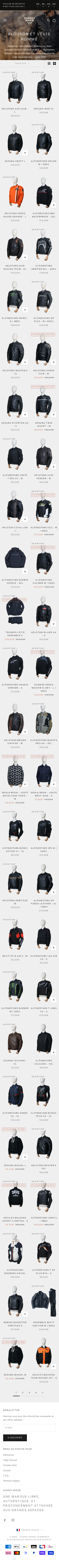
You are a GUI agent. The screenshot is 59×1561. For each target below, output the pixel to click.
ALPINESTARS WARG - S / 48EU (15, 319)
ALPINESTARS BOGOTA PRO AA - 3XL (43, 741)
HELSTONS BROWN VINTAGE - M (15, 741)
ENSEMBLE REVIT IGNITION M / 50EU (44, 1324)
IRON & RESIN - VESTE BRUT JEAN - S (44, 794)
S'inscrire (15, 1437)
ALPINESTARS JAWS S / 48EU (44, 1219)
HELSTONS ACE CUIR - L (15, 110)
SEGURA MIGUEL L (15, 1165)
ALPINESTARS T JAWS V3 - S (44, 1009)
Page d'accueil (10, 1460)
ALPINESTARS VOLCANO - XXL (43, 1062)
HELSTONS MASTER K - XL (15, 372)
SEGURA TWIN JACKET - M (43, 424)
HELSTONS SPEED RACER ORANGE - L (15, 215)
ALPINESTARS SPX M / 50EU (44, 849)
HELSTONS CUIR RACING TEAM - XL (15, 267)
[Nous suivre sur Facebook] (4, 1520)
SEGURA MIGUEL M (15, 1375)
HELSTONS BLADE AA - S (44, 634)
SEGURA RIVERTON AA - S (15, 424)
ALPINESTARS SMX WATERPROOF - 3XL (44, 215)
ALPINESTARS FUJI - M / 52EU (44, 529)
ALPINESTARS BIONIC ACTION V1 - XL (15, 849)
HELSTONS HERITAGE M (15, 902)
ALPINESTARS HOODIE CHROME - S (15, 686)
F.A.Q (5, 1475)
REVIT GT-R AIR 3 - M (15, 956)
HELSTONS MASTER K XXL (44, 1167)
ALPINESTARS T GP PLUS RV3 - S (43, 1271)
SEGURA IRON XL (44, 109)
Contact (7, 1470)
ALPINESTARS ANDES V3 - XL (15, 1114)
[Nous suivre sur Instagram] (12, 1520)
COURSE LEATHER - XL (15, 1062)
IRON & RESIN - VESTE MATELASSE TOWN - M (15, 795)
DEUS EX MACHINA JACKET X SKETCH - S (15, 1219)
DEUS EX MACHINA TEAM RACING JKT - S (44, 1376)
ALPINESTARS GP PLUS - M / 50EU (44, 319)
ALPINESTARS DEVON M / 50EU (44, 162)
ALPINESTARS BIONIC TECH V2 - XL (44, 1114)
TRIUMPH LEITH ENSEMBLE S (15, 634)
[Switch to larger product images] (49, 63)
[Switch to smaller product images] (54, 63)
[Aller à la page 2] (42, 1392)
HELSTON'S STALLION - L (15, 529)
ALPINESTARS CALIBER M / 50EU (44, 581)
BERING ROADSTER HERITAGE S (15, 1324)
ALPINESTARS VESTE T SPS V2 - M (15, 476)
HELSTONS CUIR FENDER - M (43, 476)
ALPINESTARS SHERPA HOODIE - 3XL (15, 581)
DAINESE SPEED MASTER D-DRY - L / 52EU (44, 688)
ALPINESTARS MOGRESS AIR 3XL (15, 1271)
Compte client (10, 1465)
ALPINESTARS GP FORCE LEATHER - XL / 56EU (44, 903)
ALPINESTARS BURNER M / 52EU (15, 1009)
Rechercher (8, 1454)
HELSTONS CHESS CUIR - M (43, 372)
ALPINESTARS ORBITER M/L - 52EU (43, 267)
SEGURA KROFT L (15, 161)
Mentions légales (11, 1480)
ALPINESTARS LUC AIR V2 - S (44, 957)
